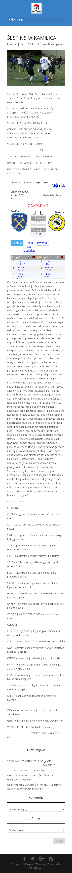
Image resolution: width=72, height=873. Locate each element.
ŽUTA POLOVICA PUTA (19, 770)
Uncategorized (56, 44)
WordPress (36, 868)
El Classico (41, 44)
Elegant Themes (35, 864)
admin (13, 44)
